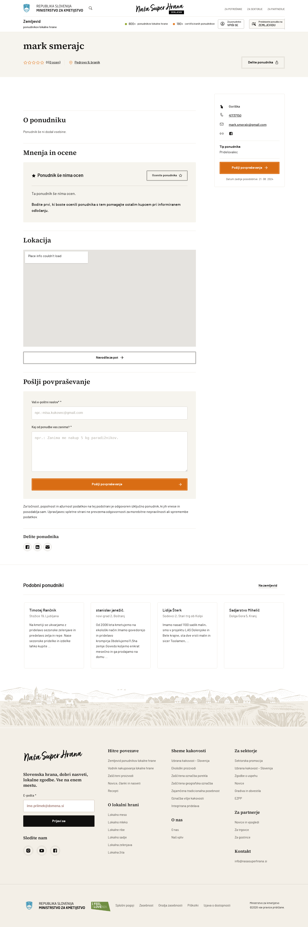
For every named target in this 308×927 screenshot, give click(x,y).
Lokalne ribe (116, 830)
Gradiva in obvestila (248, 791)
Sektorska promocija (249, 760)
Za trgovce (242, 830)
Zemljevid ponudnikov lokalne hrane (132, 760)
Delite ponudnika (260, 62)
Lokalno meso (117, 814)
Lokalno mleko (118, 822)
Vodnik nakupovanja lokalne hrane (131, 768)
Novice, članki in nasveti (124, 783)
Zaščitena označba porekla (189, 776)
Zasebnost (146, 905)
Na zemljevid (268, 585)
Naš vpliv (177, 837)
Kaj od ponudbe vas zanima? (52, 427)
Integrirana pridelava (185, 806)
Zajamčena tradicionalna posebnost (195, 791)
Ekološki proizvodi (183, 768)
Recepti (113, 791)
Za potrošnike (233, 9)
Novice (239, 783)
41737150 (235, 115)
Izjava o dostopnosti (217, 905)
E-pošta (29, 795)
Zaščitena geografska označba (192, 783)
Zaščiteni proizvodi (120, 776)
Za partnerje (276, 9)
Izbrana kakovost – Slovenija (190, 760)
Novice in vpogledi (247, 822)
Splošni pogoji (124, 905)
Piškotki (193, 905)
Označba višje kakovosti (187, 798)
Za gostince (242, 837)
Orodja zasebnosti (170, 905)
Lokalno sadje (117, 837)
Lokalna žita (116, 852)
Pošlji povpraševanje (247, 167)
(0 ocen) (54, 62)
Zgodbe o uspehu (246, 776)
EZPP (238, 798)
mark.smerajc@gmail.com (248, 124)
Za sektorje (255, 9)
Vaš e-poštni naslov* (46, 402)
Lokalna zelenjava (120, 845)
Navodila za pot (107, 357)
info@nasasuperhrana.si (251, 861)
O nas (175, 830)
